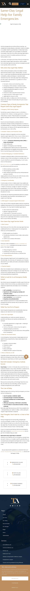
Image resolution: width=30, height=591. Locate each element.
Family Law (5, 550)
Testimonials (6, 535)
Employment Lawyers (8, 559)
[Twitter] (17, 505)
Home (4, 514)
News (4, 532)
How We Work (6, 523)
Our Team (5, 520)
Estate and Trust (6, 553)
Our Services (6, 526)
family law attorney (6, 164)
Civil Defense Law (7, 544)
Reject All (15, 587)
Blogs (4, 529)
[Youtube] (12, 505)
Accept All (15, 578)
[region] (15, 578)
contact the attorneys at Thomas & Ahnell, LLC (12, 451)
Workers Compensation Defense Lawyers (12, 556)
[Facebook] (10, 505)
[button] (26, 357)
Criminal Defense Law (8, 547)
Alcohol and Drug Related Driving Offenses (13, 562)
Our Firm (5, 517)
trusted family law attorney (17, 431)
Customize (15, 583)
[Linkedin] (19, 505)
